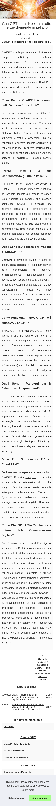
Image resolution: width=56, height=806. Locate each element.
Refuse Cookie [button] (16, 798)
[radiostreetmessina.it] (28, 9)
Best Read (9, 726)
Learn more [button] (28, 790)
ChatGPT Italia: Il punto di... (17, 744)
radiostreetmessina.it (27, 34)
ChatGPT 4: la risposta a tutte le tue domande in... (26, 42)
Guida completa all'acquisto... (18, 772)
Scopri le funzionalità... (15, 750)
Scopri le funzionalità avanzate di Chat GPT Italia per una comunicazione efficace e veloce (42, 669)
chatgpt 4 (31, 477)
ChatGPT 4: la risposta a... (17, 757)
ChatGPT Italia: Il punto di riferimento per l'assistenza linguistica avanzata (25, 697)
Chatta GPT (27, 38)
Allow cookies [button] (39, 798)
